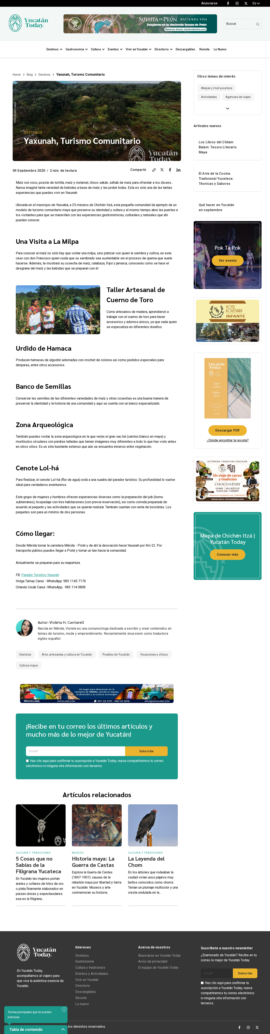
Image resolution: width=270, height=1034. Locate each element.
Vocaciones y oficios (154, 654)
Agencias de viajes (238, 97)
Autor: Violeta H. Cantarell (61, 622)
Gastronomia (75, 49)
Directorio (162, 49)
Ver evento (228, 261)
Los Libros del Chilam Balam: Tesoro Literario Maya (218, 147)
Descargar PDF (227, 430)
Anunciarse (209, 3)
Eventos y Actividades (91, 974)
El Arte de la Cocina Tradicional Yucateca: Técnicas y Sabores (216, 179)
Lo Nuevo (220, 49)
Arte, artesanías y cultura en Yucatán (67, 654)
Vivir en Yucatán (137, 49)
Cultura (96, 49)
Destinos (52, 49)
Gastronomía (84, 961)
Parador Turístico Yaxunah (40, 575)
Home (17, 74)
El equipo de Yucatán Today (158, 968)
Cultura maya (28, 665)
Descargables (185, 49)
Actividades (209, 97)
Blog (30, 74)
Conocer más (227, 555)
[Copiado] (154, 170)
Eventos (113, 49)
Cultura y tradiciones (90, 968)
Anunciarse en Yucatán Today (159, 956)
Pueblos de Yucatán (116, 654)
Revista (204, 49)
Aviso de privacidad (152, 961)
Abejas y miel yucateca (216, 88)
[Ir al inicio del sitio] (28, 31)
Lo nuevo (82, 1004)
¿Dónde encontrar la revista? (228, 440)
